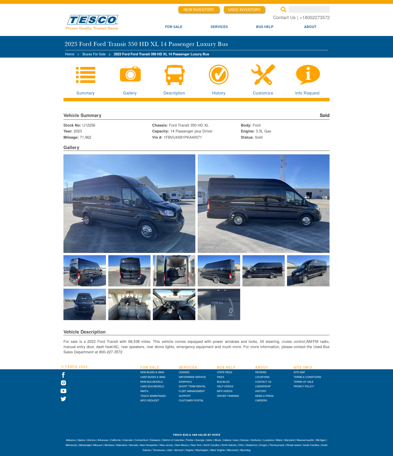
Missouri (98, 445)
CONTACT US (263, 381)
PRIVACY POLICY (304, 386)
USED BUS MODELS (152, 386)
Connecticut (141, 440)
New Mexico (182, 445)
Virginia (189, 450)
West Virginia (217, 450)
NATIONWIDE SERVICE (192, 377)
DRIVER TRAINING (228, 395)
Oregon (263, 445)
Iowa (235, 440)
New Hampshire (149, 445)
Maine (279, 440)
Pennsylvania (277, 445)
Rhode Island (293, 445)
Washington (201, 450)
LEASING (184, 372)
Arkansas (103, 440)
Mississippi (85, 445)
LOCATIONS (262, 377)
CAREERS (261, 400)
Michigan (321, 440)
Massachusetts (305, 440)
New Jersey (166, 445)
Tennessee (159, 450)
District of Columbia (173, 440)
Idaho (209, 440)
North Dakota (229, 445)
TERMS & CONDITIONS (307, 377)
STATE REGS (224, 372)
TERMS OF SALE (303, 381)
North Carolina (211, 445)
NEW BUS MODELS (151, 381)
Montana (109, 445)
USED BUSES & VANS (152, 377)
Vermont (178, 450)
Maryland (290, 440)
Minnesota (71, 445)
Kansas (244, 440)
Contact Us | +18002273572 (301, 17)
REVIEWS (260, 372)
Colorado (128, 440)
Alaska (81, 440)
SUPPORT (185, 395)
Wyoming (245, 450)
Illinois (217, 440)
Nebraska (121, 445)
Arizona (91, 440)
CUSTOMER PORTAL (191, 400)
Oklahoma (251, 445)
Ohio (241, 445)
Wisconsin (232, 450)
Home (69, 53)
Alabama (71, 440)
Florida (189, 440)
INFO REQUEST (149, 400)
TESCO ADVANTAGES (153, 395)
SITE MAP (299, 372)
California (115, 440)
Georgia (199, 440)
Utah (169, 450)
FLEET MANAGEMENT (192, 391)
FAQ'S (220, 377)
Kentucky (256, 440)
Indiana (227, 440)
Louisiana (268, 440)
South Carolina (311, 445)
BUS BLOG (223, 381)
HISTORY (260, 391)
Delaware (155, 440)
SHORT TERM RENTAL (192, 386)
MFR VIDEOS (224, 391)
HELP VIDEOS (225, 386)
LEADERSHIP (263, 386)
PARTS (144, 391)
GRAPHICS (185, 381)
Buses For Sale (94, 53)
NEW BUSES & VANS (152, 372)
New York (196, 445)
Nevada (133, 445)
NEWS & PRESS (264, 395)
